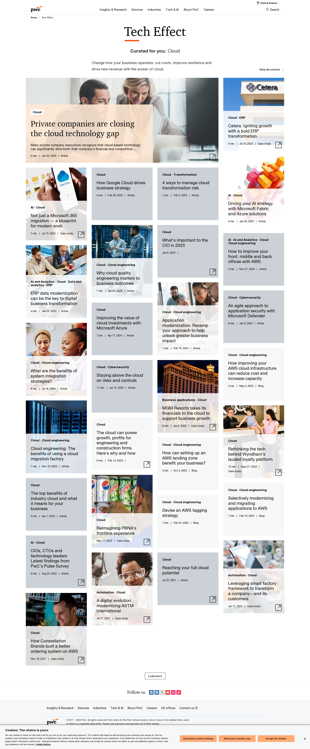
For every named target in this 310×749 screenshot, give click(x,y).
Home (34, 17)
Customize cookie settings (198, 738)
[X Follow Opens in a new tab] (162, 693)
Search (274, 9)
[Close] (304, 738)
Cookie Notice (43, 744)
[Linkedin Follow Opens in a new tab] (151, 693)
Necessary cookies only (237, 738)
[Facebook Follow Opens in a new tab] (157, 693)
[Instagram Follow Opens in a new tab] (173, 693)
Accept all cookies (276, 738)
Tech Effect (47, 17)
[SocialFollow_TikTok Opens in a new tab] (178, 693)
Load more (155, 676)
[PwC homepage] (36, 8)
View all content (269, 69)
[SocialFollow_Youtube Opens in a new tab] (167, 693)
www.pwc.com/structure (127, 723)
